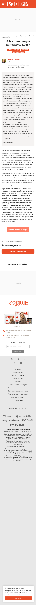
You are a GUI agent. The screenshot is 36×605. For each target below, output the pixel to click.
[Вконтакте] (24, 359)
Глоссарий (18, 382)
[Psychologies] (17, 4)
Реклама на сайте (18, 372)
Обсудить (25, 36)
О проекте (18, 369)
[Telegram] (18, 359)
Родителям (25, 50)
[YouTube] (21, 363)
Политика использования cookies (18, 391)
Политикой (10, 335)
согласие (11, 330)
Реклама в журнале (18, 375)
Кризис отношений (18, 52)
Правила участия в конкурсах (18, 385)
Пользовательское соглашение (18, 388)
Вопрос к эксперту (13, 50)
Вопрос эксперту (18, 378)
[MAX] (12, 359)
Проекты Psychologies (18, 397)
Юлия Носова (14, 59)
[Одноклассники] (15, 363)
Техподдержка (18, 400)
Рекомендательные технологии (18, 394)
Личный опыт (5, 36)
